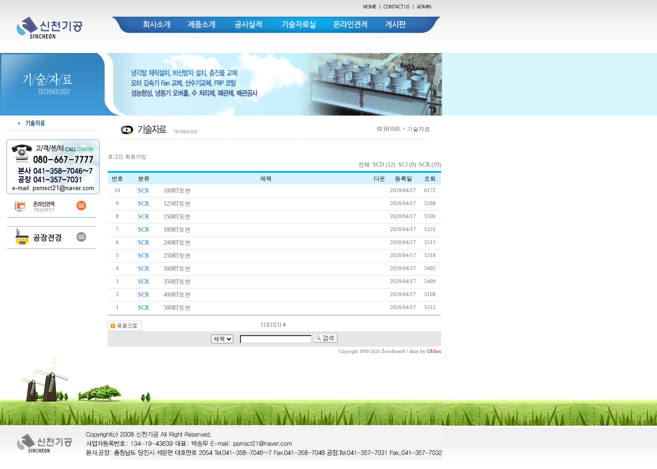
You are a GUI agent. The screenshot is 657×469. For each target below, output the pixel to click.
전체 (364, 164)
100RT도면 (177, 190)
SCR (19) (430, 164)
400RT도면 (177, 294)
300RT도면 (177, 268)
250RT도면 (177, 255)
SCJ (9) (407, 164)
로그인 (116, 156)
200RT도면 (177, 242)
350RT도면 (177, 281)
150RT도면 (177, 216)
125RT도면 (177, 203)
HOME (392, 129)
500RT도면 (177, 307)
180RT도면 (177, 229)
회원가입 (135, 156)
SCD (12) (384, 164)
